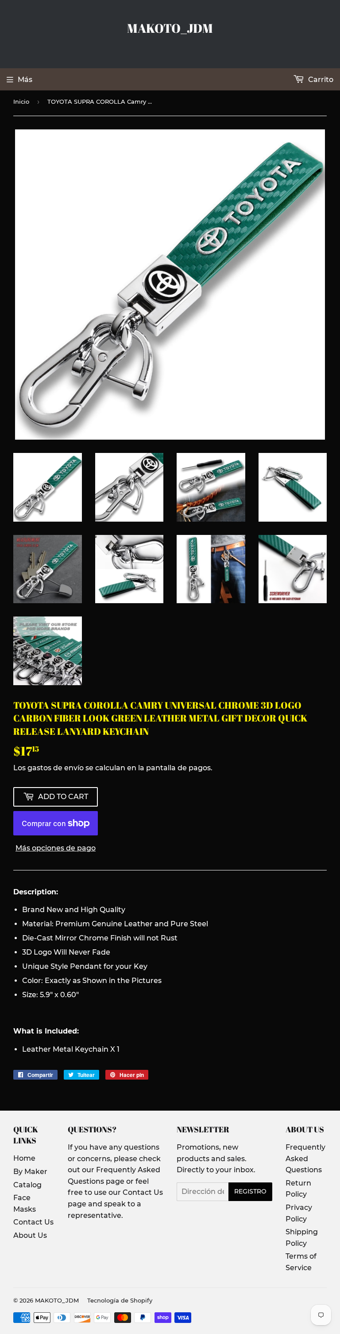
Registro (250, 1191)
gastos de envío (55, 768)
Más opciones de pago (55, 848)
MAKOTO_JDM (170, 28)
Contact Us (33, 1222)
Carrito (319, 79)
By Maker (30, 1171)
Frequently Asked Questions (305, 1158)
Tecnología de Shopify (119, 1300)
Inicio (21, 101)
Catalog (27, 1185)
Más (25, 79)
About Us (30, 1235)
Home (24, 1158)
